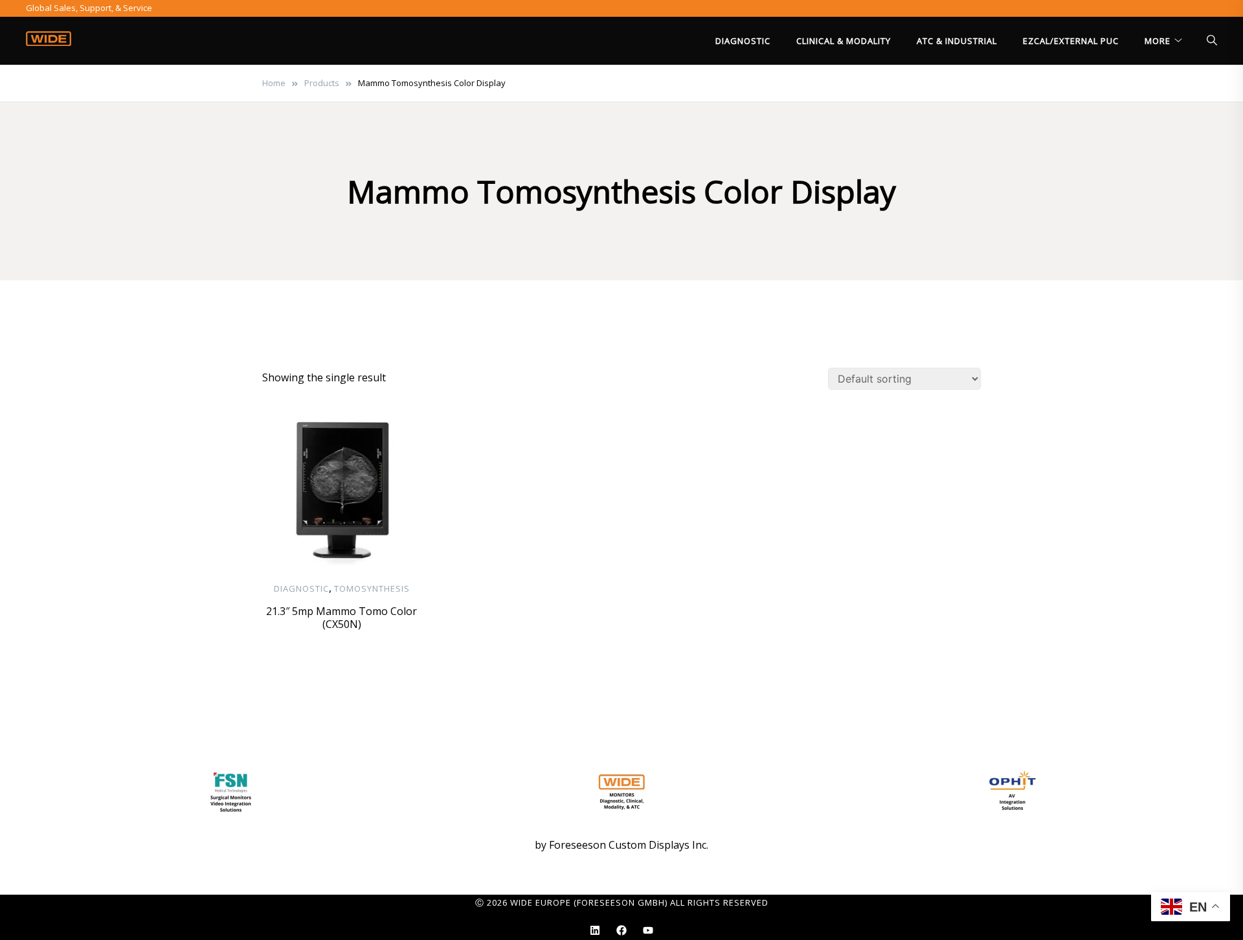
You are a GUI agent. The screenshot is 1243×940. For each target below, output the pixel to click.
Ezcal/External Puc (1071, 41)
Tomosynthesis (372, 588)
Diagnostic (742, 41)
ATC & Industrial (957, 41)
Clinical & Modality (843, 41)
